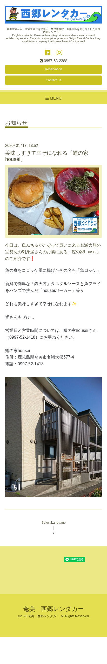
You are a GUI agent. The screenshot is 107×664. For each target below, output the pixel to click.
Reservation (53, 69)
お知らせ (16, 123)
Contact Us (53, 80)
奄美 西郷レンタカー (53, 609)
